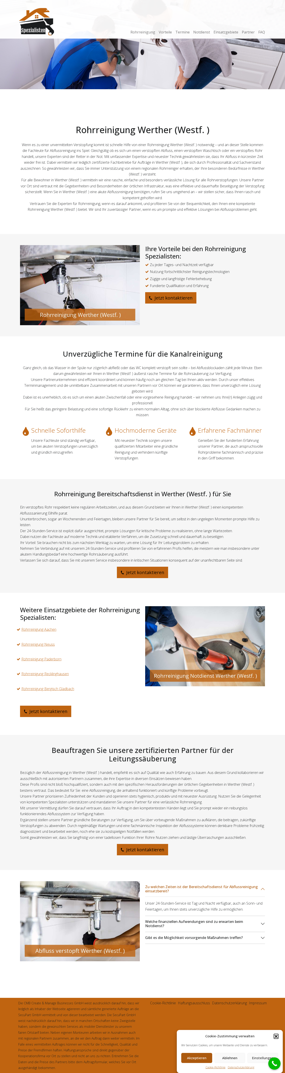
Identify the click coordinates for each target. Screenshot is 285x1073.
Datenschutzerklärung (241, 1067)
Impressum (258, 1003)
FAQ (261, 32)
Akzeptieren (196, 1058)
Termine (182, 32)
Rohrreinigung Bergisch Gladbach (47, 688)
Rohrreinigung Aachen (38, 629)
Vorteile (165, 32)
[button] (276, 1036)
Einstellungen (263, 1058)
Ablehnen (229, 1058)
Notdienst (201, 32)
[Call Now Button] (274, 1063)
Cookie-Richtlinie (216, 1067)
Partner (248, 32)
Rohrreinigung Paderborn (41, 659)
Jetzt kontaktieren (173, 298)
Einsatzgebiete (226, 32)
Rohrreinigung (142, 32)
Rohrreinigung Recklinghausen (45, 673)
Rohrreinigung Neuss (38, 644)
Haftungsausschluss (194, 1003)
